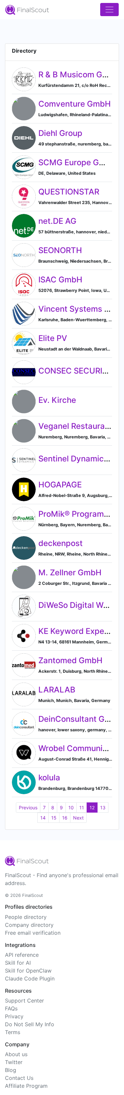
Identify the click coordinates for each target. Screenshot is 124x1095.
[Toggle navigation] (109, 9)
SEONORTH (60, 250)
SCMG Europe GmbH (77, 162)
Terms (12, 1032)
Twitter (13, 1062)
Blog (10, 1070)
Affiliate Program (26, 1085)
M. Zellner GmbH (70, 572)
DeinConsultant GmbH (80, 719)
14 (43, 818)
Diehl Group (60, 133)
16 (64, 818)
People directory (26, 917)
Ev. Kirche (57, 400)
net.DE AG (57, 221)
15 (54, 818)
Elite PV (52, 338)
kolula (49, 777)
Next (78, 818)
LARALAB (56, 689)
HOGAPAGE (60, 484)
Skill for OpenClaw (28, 970)
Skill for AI (18, 962)
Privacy (14, 1016)
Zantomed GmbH (70, 660)
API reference (22, 955)
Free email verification (33, 932)
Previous (28, 807)
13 (102, 807)
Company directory (29, 925)
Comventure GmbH (74, 104)
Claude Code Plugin (30, 978)
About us (16, 1054)
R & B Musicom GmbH (79, 74)
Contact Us (19, 1078)
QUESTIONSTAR (68, 191)
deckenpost (60, 543)
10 (71, 807)
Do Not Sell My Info (29, 1024)
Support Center (24, 1000)
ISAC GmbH (60, 279)
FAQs (11, 1008)
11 (81, 807)
